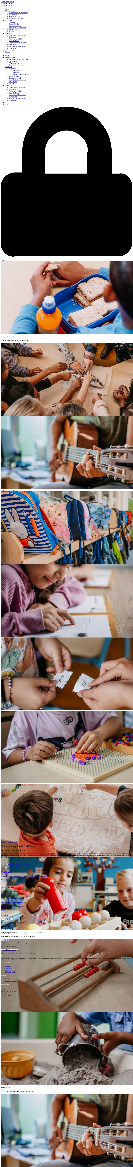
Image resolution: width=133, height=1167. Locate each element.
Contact (7, 52)
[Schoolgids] (5, 940)
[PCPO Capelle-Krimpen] (9, 950)
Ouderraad (12, 37)
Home (7, 9)
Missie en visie (18, 70)
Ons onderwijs (14, 24)
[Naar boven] (2, 912)
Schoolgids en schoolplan (17, 28)
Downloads (13, 44)
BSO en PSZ (9, 50)
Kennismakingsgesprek (11, 981)
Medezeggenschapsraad (17, 35)
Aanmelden (13, 14)
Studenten (12, 48)
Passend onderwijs (15, 26)
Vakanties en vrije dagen (17, 46)
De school (8, 20)
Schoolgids (7, 979)
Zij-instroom (8, 970)
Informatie (8, 33)
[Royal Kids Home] (7, 919)
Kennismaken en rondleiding (18, 13)
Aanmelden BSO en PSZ (9, 490)
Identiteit (16, 72)
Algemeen (12, 22)
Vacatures (7, 966)
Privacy (11, 31)
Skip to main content (7, 2)
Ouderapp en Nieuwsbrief (17, 43)
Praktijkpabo (8, 968)
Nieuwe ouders (10, 11)
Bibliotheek (13, 29)
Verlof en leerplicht (15, 39)
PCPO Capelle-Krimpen (21, 74)
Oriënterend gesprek (10, 972)
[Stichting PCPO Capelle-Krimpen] (7, 3)
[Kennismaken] (6, 930)
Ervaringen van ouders (16, 18)
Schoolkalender (14, 41)
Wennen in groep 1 (15, 16)
